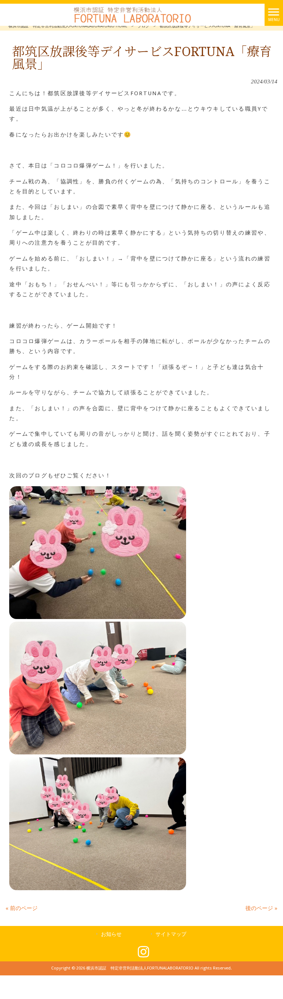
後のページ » (261, 908)
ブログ (143, 26)
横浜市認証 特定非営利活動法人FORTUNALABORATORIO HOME (67, 26)
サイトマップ (171, 934)
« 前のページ (22, 908)
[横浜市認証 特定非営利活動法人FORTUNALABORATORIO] (132, 14)
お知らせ (111, 934)
